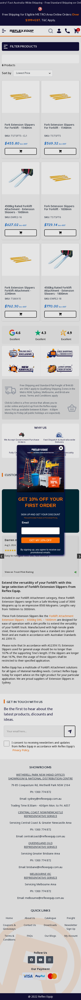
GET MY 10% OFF (40, 540)
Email (25, 522)
